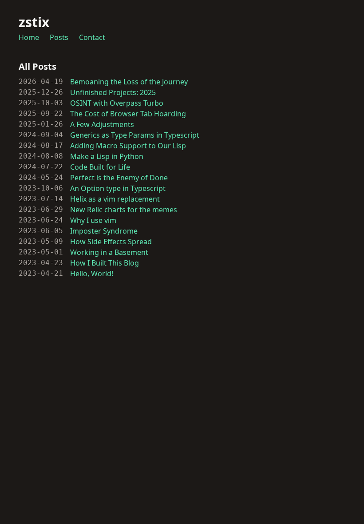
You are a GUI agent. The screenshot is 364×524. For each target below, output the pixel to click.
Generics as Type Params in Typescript (134, 135)
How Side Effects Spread (111, 241)
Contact (92, 37)
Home (29, 37)
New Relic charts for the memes (123, 209)
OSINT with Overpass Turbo (116, 103)
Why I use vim (93, 220)
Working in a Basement (109, 252)
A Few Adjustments (102, 124)
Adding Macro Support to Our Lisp (128, 146)
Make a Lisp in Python (106, 156)
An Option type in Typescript (118, 188)
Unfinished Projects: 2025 (113, 92)
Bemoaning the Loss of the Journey (129, 82)
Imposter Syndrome (104, 231)
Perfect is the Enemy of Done (119, 178)
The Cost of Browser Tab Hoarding (128, 114)
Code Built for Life (100, 167)
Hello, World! (91, 273)
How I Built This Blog (104, 263)
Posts (59, 37)
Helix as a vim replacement (115, 199)
